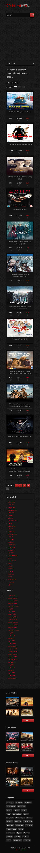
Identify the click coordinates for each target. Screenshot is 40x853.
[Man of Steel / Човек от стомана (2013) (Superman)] (27, 771)
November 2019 (13, 601)
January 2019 (12, 619)
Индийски (11, 531)
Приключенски (13, 555)
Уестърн (11, 574)
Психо (10, 558)
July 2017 (11, 665)
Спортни (11, 569)
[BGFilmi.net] (18, 8)
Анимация (11, 507)
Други (10, 585)
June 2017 (11, 667)
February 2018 (12, 646)
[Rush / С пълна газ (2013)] (27, 747)
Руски (10, 563)
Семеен (10, 566)
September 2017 (13, 659)
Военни (10, 515)
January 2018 (12, 649)
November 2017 (13, 654)
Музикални (11, 550)
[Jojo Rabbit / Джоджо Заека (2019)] (12, 747)
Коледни (11, 539)
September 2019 (13, 606)
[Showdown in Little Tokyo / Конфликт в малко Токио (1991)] (12, 736)
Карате (10, 537)
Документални (13, 521)
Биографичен (12, 510)
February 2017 (12, 678)
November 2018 (13, 625)
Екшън (10, 529)
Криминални (12, 545)
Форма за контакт (20, 850)
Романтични (12, 561)
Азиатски (11, 505)
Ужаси (10, 577)
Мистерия (11, 547)
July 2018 (11, 633)
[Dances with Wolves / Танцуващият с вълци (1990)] (27, 701)
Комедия (11, 542)
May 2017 (11, 670)
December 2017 (13, 651)
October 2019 (12, 603)
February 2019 (12, 617)
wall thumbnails (23, 87)
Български (11, 513)
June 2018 (11, 635)
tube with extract (19, 87)
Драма (10, 523)
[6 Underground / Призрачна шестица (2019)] (27, 736)
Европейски (12, 526)
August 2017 (12, 662)
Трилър (10, 571)
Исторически (12, 534)
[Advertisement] (20, 39)
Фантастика (12, 579)
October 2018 (12, 627)
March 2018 (12, 643)
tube (15, 87)
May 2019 (11, 609)
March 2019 (12, 614)
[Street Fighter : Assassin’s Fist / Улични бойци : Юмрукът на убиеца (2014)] (12, 771)
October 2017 (12, 657)
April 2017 (11, 673)
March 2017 (12, 675)
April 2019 (11, 611)
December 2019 (13, 598)
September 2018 (13, 630)
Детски (10, 518)
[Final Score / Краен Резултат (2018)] (12, 782)
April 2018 (11, 641)
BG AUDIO (11, 502)
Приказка (11, 553)
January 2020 (12, 595)
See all (28, 720)
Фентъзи (11, 582)
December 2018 (13, 622)
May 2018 (11, 638)
